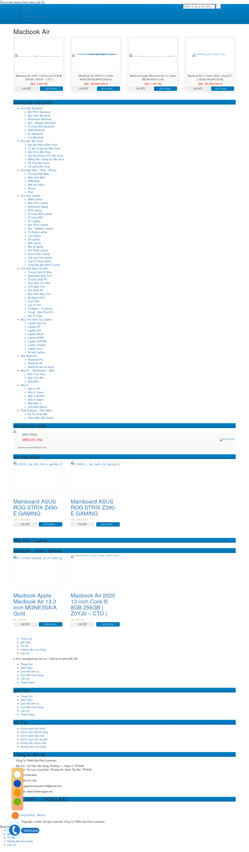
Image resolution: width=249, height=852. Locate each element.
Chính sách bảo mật (32, 735)
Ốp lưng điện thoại (38, 163)
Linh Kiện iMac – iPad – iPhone (39, 170)
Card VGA (33, 301)
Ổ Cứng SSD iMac (38, 174)
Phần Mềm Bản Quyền (41, 418)
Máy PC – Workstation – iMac (38, 370)
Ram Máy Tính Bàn (39, 283)
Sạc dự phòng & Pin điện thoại (45, 155)
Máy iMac (33, 381)
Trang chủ (29, 6)
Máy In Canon (36, 392)
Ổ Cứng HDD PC (37, 279)
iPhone (32, 188)
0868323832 (31, 830)
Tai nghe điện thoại (39, 166)
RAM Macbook (36, 130)
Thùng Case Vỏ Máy (40, 272)
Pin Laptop (34, 221)
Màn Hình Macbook (39, 115)
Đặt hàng (51, 88)
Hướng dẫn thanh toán (34, 743)
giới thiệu (28, 9)
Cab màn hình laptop (40, 257)
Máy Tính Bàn (36, 377)
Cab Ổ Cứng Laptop (39, 261)
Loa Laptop (34, 235)
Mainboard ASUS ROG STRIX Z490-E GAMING (36, 507)
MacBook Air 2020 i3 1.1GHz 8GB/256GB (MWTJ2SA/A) (96, 77)
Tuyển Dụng (28, 682)
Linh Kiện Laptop (30, 195)
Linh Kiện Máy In (37, 407)
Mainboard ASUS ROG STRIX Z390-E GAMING (93, 507)
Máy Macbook (29, 356)
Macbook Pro (35, 359)
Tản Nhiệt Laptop (38, 250)
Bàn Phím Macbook (39, 112)
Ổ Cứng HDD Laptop (40, 214)
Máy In (24, 385)
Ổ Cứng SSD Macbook (41, 126)
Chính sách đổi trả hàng (34, 732)
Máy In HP (34, 388)
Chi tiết (26, 88)
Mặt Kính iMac (36, 184)
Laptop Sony (35, 348)
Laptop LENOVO (37, 341)
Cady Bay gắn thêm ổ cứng (43, 265)
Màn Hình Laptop (38, 203)
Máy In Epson (36, 399)
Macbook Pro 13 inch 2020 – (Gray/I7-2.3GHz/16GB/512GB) (210, 77)
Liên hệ (27, 20)
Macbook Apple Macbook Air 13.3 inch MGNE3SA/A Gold (153, 77)
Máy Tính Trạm (37, 374)
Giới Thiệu (26, 668)
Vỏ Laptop (34, 239)
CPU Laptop (35, 210)
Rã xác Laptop (36, 352)
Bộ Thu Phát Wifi (37, 414)
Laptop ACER (36, 337)
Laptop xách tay (37, 323)
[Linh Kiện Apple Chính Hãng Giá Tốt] (22, 2)
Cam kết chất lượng (32, 675)
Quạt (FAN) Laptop (39, 254)
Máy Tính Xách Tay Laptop (36, 319)
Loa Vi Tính (34, 305)
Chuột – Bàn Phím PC (40, 312)
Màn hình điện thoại (39, 152)
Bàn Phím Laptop (38, 225)
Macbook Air (35, 363)
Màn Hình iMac (36, 177)
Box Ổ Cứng (35, 316)
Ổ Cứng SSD (35, 217)
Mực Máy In (35, 403)
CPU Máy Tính (36, 286)
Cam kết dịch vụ (30, 671)
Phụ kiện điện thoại (32, 141)
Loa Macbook (36, 137)
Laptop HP (34, 326)
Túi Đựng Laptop (37, 232)
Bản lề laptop (35, 246)
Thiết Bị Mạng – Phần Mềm (36, 410)
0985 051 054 (32, 440)
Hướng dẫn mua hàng (36, 17)
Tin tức (27, 13)
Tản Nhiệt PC (35, 290)
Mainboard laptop (38, 206)
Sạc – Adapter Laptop (40, 228)
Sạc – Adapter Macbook (42, 123)
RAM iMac (34, 181)
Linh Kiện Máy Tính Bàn (34, 268)
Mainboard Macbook (40, 119)
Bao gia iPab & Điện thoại (42, 144)
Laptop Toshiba (37, 345)
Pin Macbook (35, 133)
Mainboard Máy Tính (40, 276)
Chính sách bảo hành (33, 728)
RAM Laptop (35, 199)
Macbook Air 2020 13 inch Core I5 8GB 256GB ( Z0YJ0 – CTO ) (39, 77)
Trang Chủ (27, 664)
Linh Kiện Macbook (32, 108)
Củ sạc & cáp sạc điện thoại (44, 148)
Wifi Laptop (34, 243)
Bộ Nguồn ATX (36, 297)
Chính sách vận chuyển (34, 739)
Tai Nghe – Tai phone (40, 308)
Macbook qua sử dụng (41, 367)
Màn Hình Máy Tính (39, 294)
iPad (30, 192)
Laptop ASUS (35, 334)
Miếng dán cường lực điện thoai (46, 159)
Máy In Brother (36, 396)
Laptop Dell (34, 330)
